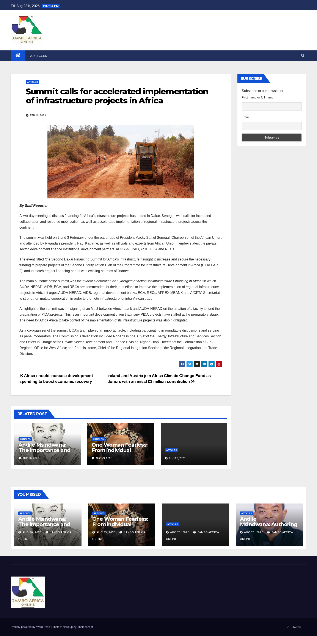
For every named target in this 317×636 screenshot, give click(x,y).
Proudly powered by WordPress (31, 626)
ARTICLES (38, 56)
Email (245, 117)
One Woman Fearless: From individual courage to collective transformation (119, 453)
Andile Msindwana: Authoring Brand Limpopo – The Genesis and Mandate (268, 527)
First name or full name (257, 97)
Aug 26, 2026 (32, 532)
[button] (302, 56)
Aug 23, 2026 (106, 532)
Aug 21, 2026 (253, 532)
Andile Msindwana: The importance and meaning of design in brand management (45, 453)
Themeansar (85, 626)
